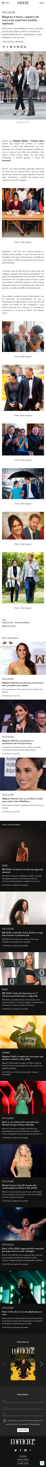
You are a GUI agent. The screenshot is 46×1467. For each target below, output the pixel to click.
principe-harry (9, 626)
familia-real (8, 623)
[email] (4, 47)
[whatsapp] (21, 47)
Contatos (23, 1456)
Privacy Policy (35, 1424)
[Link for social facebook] (20, 1451)
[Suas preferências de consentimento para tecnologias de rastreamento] (42, 1463)
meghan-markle (22, 623)
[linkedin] (14, 47)
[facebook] (7, 47)
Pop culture (8, 12)
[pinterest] (11, 47)
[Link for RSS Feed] (30, 1450)
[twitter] (18, 47)
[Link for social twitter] (16, 1451)
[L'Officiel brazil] (23, 3)
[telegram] (25, 47)
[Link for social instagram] (25, 1451)
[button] (41, 1364)
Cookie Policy (23, 1463)
